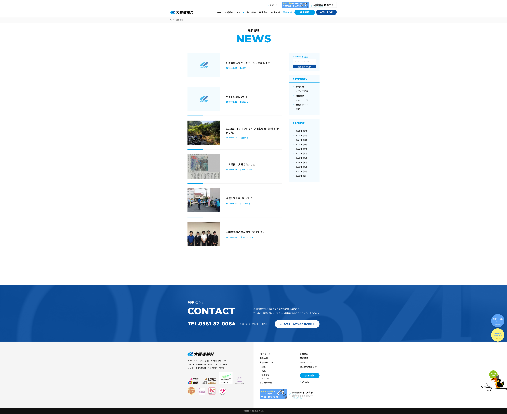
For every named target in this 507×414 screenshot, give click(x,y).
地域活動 (265, 378)
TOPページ (265, 354)
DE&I (264, 370)
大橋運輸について (268, 362)
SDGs (264, 367)
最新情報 (287, 12)
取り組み (251, 12)
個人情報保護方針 (308, 366)
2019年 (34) (301, 162)
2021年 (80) (301, 153)
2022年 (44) (301, 149)
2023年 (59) (301, 144)
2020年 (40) (301, 158)
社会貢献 (300, 95)
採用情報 (304, 12)
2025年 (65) (301, 135)
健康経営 (265, 374)
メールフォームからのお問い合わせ (297, 323)
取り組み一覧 (266, 382)
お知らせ (300, 86)
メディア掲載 (302, 91)
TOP (219, 12)
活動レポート (302, 104)
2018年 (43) (301, 166)
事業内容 (263, 12)
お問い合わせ (326, 12)
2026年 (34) (301, 131)
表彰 (298, 109)
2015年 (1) (301, 175)
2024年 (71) (301, 140)
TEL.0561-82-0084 (211, 324)
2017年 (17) (301, 171)
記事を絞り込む (304, 67)
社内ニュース (302, 100)
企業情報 (275, 12)
